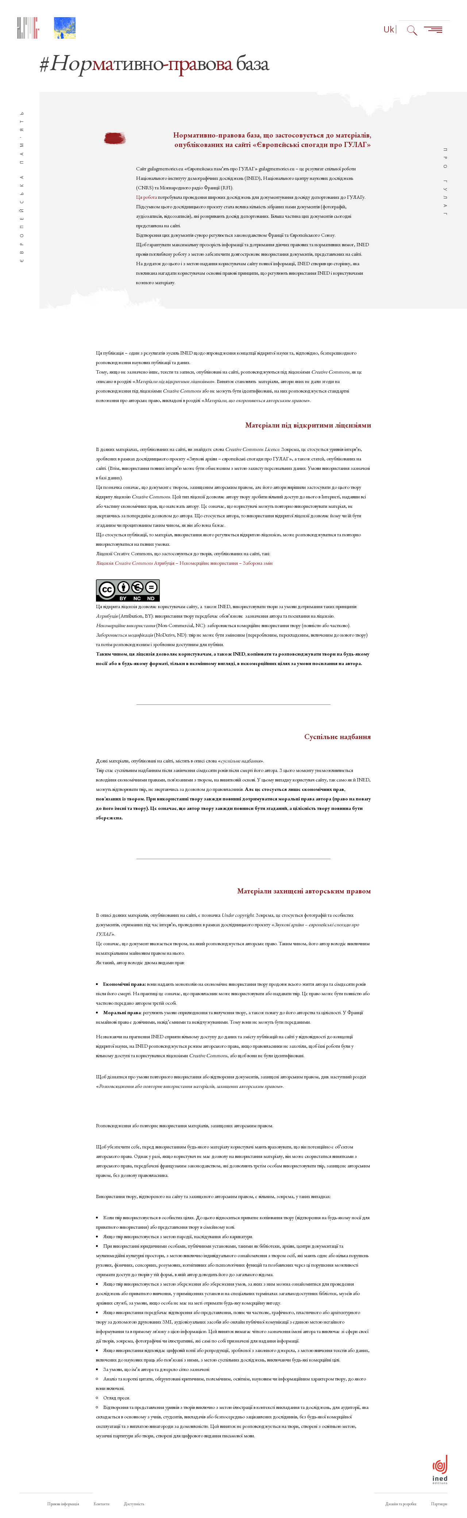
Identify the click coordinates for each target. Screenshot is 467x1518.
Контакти (101, 1503)
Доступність (134, 1503)
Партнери (439, 1503)
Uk (388, 29)
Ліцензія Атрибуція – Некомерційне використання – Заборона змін (184, 563)
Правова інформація (63, 1503)
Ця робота (147, 197)
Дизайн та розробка (401, 1503)
